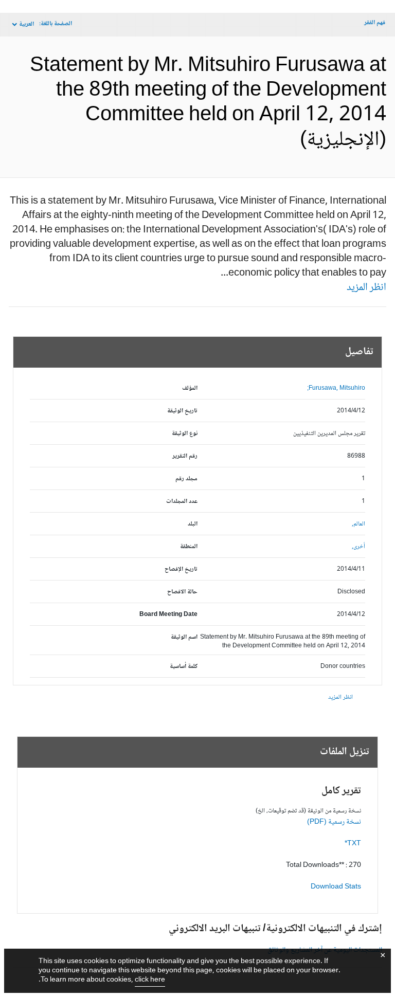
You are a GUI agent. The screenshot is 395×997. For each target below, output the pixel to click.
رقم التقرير (185, 456)
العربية (26, 24)
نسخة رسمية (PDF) (334, 822)
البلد (193, 524)
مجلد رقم (186, 479)
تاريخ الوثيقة (182, 411)
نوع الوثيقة (185, 433)
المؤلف (190, 388)
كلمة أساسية (184, 666)
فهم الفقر (374, 22)
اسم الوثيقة (184, 637)
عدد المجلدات (182, 501)
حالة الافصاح (182, 592)
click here (150, 980)
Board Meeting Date (168, 614)
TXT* (353, 844)
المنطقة (189, 546)
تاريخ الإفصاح (181, 569)
